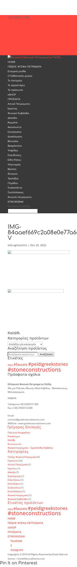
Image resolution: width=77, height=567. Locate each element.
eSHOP (12, 94)
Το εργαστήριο (16, 85)
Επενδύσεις (14, 155)
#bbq (10, 365)
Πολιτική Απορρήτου (19, 432)
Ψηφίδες (13, 150)
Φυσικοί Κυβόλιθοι (18, 113)
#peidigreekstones (48, 364)
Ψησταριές (14, 164)
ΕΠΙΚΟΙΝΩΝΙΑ (15, 202)
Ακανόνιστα (14, 127)
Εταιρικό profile (17, 71)
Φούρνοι (13, 174)
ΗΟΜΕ (11, 62)
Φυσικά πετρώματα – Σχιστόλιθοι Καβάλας (30, 447)
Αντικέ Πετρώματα (19, 104)
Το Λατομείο (15, 80)
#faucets (20, 364)
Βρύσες (12, 169)
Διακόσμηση (15, 136)
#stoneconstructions (34, 369)
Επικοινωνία (14, 444)
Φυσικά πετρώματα (19, 197)
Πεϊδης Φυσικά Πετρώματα (22, 457)
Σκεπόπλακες (16, 192)
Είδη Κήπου (14, 160)
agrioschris (20, 245)
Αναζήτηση (46, 354)
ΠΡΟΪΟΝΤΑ (14, 99)
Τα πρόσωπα (15, 90)
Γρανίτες (12, 108)
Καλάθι (11, 440)
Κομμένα (13, 122)
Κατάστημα (14, 436)
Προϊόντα (13, 460)
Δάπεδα (12, 118)
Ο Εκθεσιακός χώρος (20, 76)
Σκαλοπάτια (15, 187)
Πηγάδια (13, 183)
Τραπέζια (13, 178)
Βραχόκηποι (15, 146)
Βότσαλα (13, 141)
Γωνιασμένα (14, 132)
